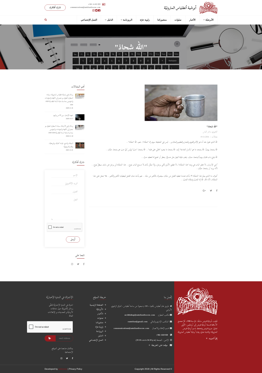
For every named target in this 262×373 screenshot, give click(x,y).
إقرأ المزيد (213, 338)
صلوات (178, 19)
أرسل (73, 239)
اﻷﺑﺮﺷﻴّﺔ (209, 19)
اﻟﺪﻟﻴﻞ (110, 19)
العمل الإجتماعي (89, 19)
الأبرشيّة (99, 309)
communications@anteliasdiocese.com (131, 328)
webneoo (62, 369)
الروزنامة (127, 19)
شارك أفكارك (55, 7)
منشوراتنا (162, 19)
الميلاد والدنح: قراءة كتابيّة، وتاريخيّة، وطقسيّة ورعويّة (61, 144)
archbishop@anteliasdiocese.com (139, 315)
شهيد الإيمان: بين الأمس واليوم (63, 115)
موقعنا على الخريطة (159, 345)
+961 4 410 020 (94, 4)
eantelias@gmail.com (138, 321)
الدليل (100, 335)
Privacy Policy (75, 369)
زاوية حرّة (145, 19)
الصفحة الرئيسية (96, 304)
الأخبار (192, 19)
